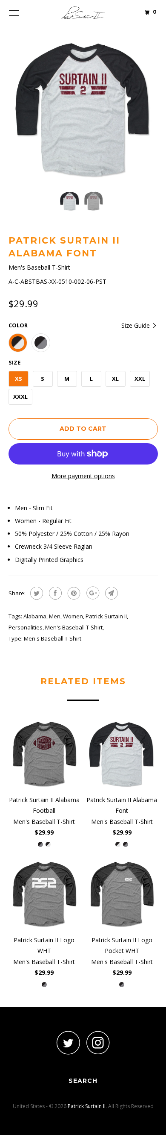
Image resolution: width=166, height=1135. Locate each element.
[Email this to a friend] (110, 593)
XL (115, 378)
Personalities (26, 627)
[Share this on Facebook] (54, 593)
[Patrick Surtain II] (83, 12)
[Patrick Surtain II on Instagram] (98, 1042)
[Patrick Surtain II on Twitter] (68, 1042)
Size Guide (136, 325)
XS (18, 378)
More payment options (83, 476)
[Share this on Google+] (91, 593)
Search (83, 1081)
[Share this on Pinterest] (73, 593)
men (54, 616)
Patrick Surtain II (106, 616)
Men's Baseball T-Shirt (74, 627)
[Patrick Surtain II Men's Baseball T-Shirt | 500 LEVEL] (83, 109)
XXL (140, 378)
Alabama (34, 616)
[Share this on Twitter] (35, 593)
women (73, 616)
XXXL (20, 396)
